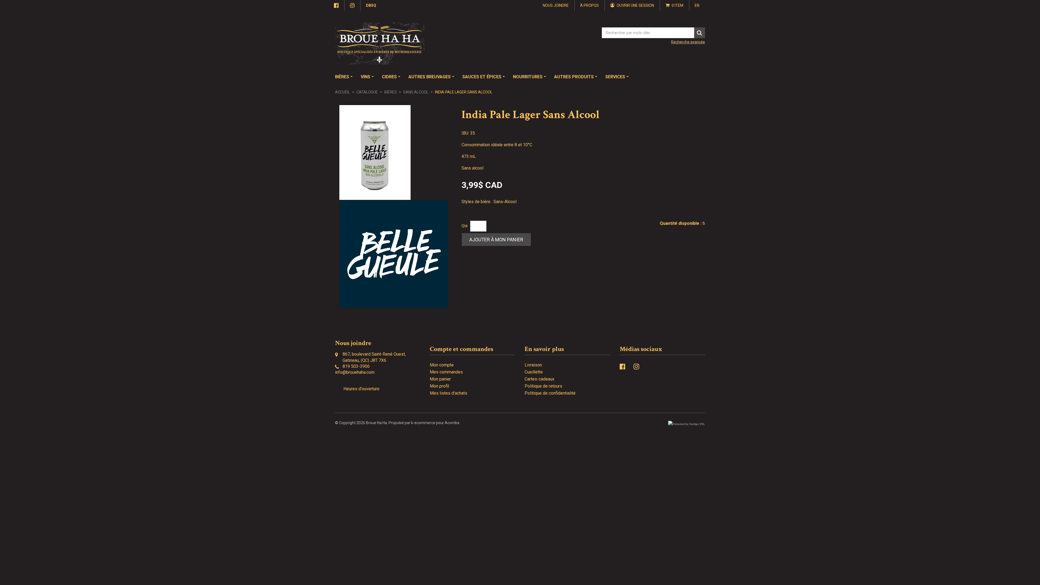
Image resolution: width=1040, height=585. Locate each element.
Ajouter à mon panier (496, 239)
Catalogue (367, 92)
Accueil (342, 92)
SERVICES (615, 76)
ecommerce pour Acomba (436, 423)
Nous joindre (556, 5)
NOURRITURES (527, 76)
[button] (674, 5)
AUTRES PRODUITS (574, 76)
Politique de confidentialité (550, 393)
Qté (464, 226)
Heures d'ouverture (361, 388)
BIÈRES (342, 76)
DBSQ (371, 5)
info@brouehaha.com (355, 372)
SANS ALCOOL (415, 92)
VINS (365, 76)
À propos (589, 5)
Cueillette (534, 372)
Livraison (533, 365)
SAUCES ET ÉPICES (481, 76)
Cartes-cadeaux (539, 379)
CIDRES (389, 76)
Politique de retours (543, 386)
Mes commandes (446, 372)
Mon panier (440, 379)
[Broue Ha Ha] (379, 43)
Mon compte (442, 365)
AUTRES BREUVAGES (429, 76)
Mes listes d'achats (448, 393)
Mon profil (439, 386)
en (697, 5)
